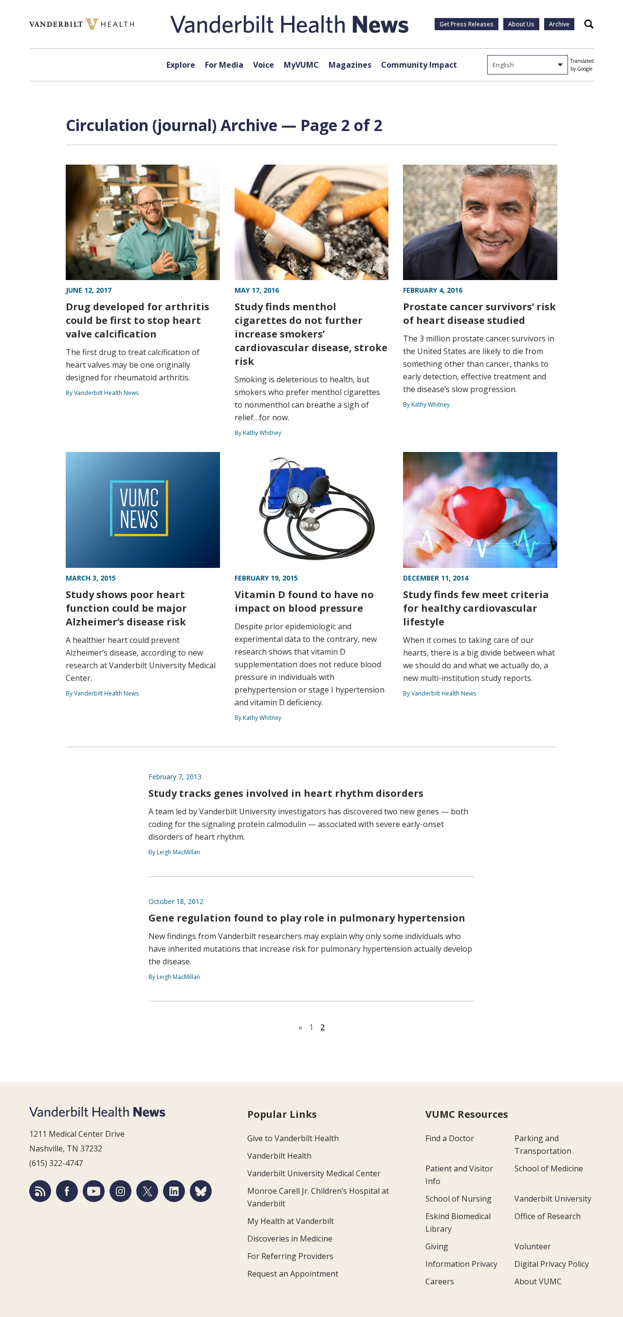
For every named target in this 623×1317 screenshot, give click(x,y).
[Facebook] (67, 1191)
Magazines (350, 64)
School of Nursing (458, 1198)
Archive (559, 24)
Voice (263, 64)
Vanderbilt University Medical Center (314, 1173)
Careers (439, 1281)
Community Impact (419, 64)
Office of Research (547, 1216)
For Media (224, 64)
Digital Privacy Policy (551, 1264)
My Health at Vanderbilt (290, 1221)
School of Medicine (548, 1168)
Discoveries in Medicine (289, 1238)
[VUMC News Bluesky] (201, 1191)
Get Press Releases (467, 24)
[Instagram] (120, 1191)
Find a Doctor (449, 1138)
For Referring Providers (290, 1256)
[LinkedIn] (174, 1191)
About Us (521, 24)
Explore (180, 64)
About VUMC (538, 1281)
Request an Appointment (292, 1273)
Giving (436, 1246)
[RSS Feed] (40, 1191)
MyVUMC (301, 64)
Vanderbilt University (552, 1198)
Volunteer (532, 1246)
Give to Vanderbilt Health (293, 1138)
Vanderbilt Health (279, 1155)
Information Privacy (461, 1264)
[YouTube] (94, 1191)
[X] (147, 1191)
